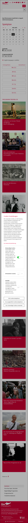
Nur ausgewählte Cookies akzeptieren (14, 302)
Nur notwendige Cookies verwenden (14, 305)
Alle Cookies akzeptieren (14, 298)
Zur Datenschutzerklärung (10, 243)
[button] (22, 257)
